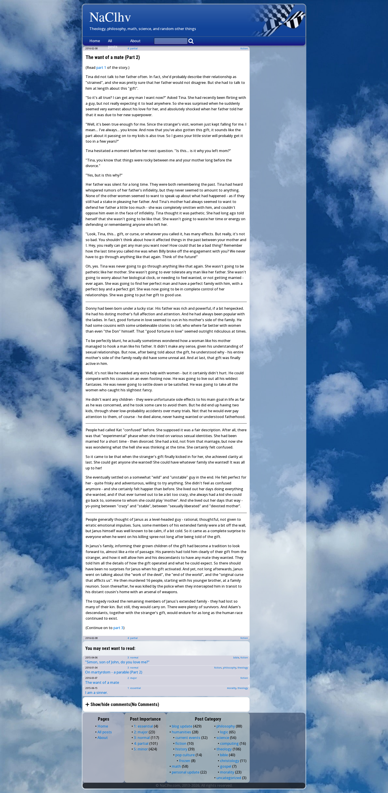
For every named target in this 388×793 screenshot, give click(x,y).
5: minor (141, 749)
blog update (182, 726)
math (176, 766)
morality (231, 688)
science (222, 737)
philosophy (229, 667)
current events (187, 737)
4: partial (133, 638)
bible (236, 657)
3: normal (133, 657)
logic (224, 732)
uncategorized (228, 777)
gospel (225, 766)
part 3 (118, 627)
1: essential (134, 688)
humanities (181, 732)
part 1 (101, 67)
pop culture (185, 754)
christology (229, 760)
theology (243, 667)
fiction (244, 48)
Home (94, 40)
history (181, 749)
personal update (185, 772)
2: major (132, 678)
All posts (112, 43)
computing (229, 743)
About (135, 40)
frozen (184, 760)
